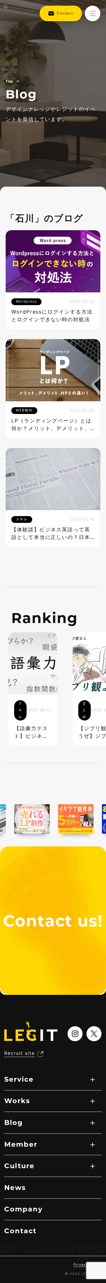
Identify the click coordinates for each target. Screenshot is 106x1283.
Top (9, 81)
